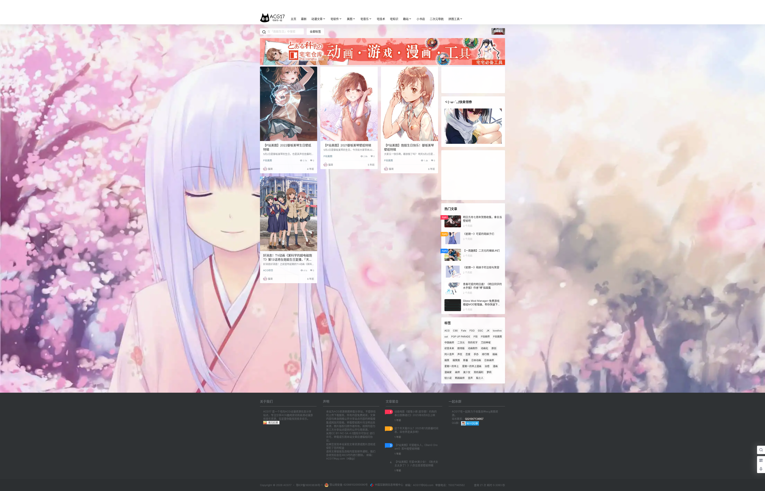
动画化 (484, 348)
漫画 (495, 366)
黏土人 (479, 378)
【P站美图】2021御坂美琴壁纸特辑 (347, 145)
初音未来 (449, 348)
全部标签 (315, 31)
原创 (493, 348)
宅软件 (335, 19)
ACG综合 (268, 270)
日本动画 (476, 360)
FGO (472, 330)
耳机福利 (478, 372)
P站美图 (267, 160)
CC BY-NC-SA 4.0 (342, 433)
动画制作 (473, 348)
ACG (447, 330)
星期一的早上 (451, 366)
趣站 (406, 19)
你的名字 (473, 342)
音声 (470, 378)
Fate (463, 330)
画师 (457, 372)
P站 (476, 336)
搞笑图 (456, 360)
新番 (465, 360)
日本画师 (489, 360)
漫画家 (448, 372)
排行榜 (485, 354)
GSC (480, 330)
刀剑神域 (485, 342)
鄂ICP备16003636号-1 (309, 485)
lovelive (497, 330)
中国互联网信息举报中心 (389, 484)
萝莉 (489, 372)
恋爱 (468, 354)
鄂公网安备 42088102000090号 (349, 484)
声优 (459, 354)
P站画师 (485, 336)
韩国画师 (460, 378)
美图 (349, 19)
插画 (494, 354)
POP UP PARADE (460, 336)
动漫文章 (317, 19)
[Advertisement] (473, 175)
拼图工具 (454, 19)
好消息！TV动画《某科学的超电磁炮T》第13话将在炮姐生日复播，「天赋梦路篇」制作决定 (287, 259)
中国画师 (449, 342)
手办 (476, 354)
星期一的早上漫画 (471, 366)
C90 (455, 330)
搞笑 (446, 360)
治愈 (487, 366)
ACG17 (286, 485)
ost (446, 336)
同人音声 (449, 354)
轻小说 (448, 378)
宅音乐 (364, 19)
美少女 (466, 372)
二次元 (461, 342)
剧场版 (461, 348)
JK (487, 330)
